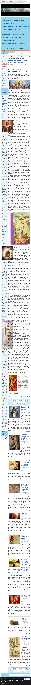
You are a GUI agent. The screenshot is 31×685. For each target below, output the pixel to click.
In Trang (9, 397)
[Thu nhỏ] (9, 56)
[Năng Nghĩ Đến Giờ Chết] (14, 622)
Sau (28, 56)
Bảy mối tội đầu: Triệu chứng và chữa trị (25, 536)
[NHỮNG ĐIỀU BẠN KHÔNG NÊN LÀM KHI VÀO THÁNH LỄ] (14, 647)
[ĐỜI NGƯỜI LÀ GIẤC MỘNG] (14, 516)
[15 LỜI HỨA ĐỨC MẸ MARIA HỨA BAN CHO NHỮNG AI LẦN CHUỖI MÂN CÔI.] (7, 126)
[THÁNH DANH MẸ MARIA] (7, 253)
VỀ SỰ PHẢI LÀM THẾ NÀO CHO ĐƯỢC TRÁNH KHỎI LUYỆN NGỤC (25, 487)
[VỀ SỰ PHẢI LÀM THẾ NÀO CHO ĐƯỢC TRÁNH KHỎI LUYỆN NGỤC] (14, 488)
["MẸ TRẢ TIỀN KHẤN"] (7, 335)
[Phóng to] (11, 56)
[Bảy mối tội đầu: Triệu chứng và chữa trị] (14, 539)
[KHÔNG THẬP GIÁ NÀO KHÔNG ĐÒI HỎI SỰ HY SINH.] (14, 442)
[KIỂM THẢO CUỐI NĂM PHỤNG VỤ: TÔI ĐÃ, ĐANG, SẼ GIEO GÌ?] (14, 465)
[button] (16, 37)
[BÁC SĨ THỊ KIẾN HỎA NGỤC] (14, 599)
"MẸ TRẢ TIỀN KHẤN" (4, 310)
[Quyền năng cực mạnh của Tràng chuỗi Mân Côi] (14, 412)
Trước (23, 56)
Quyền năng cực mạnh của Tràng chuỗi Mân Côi (25, 407)
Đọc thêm (4, 231)
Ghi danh (10, 1)
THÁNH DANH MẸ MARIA (4, 236)
